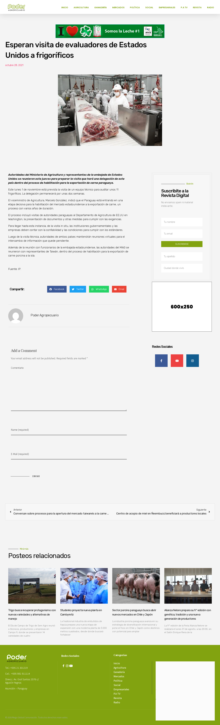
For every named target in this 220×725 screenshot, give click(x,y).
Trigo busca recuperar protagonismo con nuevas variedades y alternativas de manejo (32, 615)
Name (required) (20, 429)
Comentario (17, 367)
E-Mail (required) (20, 454)
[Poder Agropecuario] (18, 7)
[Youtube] (70, 665)
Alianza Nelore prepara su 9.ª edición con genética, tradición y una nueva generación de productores (187, 615)
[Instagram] (67, 665)
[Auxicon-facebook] (63, 665)
